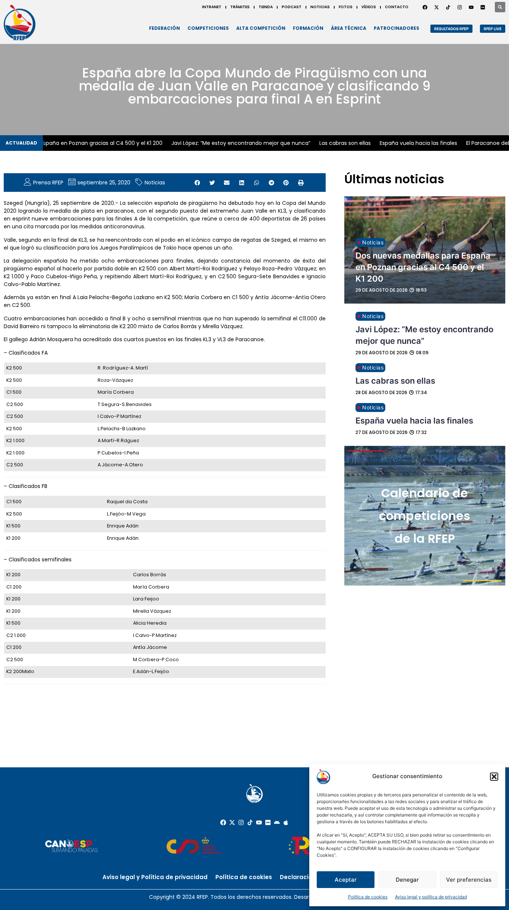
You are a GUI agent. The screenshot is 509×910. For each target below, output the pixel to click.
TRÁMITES (240, 7)
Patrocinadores (396, 28)
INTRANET (211, 7)
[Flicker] (482, 7)
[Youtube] (471, 7)
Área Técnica (348, 28)
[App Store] (286, 822)
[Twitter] (436, 7)
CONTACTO (396, 7)
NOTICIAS (320, 7)
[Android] (277, 822)
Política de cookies (368, 897)
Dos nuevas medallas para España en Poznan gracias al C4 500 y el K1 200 (422, 267)
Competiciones (208, 28)
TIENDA (266, 7)
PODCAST (291, 7)
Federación (164, 28)
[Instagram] (459, 7)
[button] (494, 776)
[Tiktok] (250, 822)
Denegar (407, 879)
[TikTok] (448, 7)
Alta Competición (260, 28)
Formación (308, 28)
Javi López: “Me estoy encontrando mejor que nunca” (235, 143)
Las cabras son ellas (339, 143)
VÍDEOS (368, 7)
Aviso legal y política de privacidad (431, 897)
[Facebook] (425, 7)
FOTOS (345, 7)
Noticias (155, 182)
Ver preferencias (468, 879)
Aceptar (346, 879)
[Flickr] (268, 822)
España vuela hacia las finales (413, 143)
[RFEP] (19, 22)
